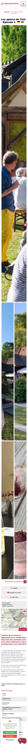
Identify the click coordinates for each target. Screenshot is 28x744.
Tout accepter (10, 732)
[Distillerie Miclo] (20, 371)
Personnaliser (10, 740)
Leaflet (25, 624)
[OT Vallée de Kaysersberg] (7, 371)
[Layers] (24, 611)
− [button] (3, 613)
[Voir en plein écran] (3, 616)
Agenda (6, 12)
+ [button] (3, 610)
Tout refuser (10, 736)
